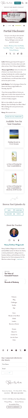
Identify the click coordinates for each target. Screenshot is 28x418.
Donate (17, 3)
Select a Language (13, 407)
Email (3, 369)
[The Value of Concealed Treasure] (3, 10)
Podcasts (14, 297)
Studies (14, 305)
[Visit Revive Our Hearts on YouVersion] (25, 350)
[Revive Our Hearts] (7, 3)
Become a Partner (14, 324)
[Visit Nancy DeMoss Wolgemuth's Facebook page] (18, 240)
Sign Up (6, 373)
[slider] (7, 25)
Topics (19, 214)
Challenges (14, 302)
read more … (20, 259)
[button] (26, 3)
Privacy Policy (8, 402)
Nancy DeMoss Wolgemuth (14, 244)
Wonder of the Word (14, 316)
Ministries (18, 399)
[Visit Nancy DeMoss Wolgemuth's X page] (14, 240)
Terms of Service (19, 402)
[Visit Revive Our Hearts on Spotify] (16, 350)
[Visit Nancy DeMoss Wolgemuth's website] (9, 240)
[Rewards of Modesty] (25, 10)
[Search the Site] (22, 3)
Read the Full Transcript (14, 116)
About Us (14, 332)
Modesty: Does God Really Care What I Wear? (13, 47)
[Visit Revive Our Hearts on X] (20, 350)
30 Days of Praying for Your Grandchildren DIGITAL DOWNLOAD (14, 188)
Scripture (19, 210)
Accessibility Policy (14, 404)
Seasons (9, 214)
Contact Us (14, 334)
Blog (14, 300)
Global (14, 318)
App (14, 308)
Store (14, 313)
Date (9, 210)
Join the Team (14, 337)
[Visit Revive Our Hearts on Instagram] (3, 350)
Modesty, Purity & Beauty (17, 49)
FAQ (14, 340)
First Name (5, 364)
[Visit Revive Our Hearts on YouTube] (11, 350)
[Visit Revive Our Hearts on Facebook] (7, 350)
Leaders (14, 321)
